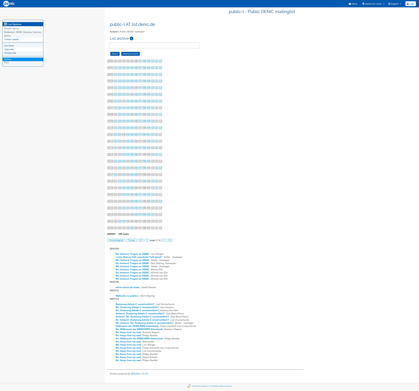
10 (152, 61)
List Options (14, 24)
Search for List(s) (373, 3)
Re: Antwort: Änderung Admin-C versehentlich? (142, 320)
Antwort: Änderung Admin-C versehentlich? (140, 313)
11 (156, 61)
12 (160, 61)
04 (128, 68)
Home (354, 3)
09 (148, 61)
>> (169, 240)
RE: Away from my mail (128, 345)
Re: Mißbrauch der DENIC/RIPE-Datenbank (139, 329)
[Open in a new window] (131, 38)
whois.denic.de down (128, 287)
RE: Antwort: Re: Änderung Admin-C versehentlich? (144, 323)
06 (136, 68)
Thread (131, 240)
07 (140, 61)
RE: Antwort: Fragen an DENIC (132, 260)
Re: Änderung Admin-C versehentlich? (137, 307)
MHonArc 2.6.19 (139, 374)
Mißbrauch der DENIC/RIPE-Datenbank (137, 326)
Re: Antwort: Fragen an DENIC (132, 254)
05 (132, 68)
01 (115, 68)
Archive (7, 59)
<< (140, 240)
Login (411, 3)
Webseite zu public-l (127, 296)
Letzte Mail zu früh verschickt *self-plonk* (139, 257)
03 (124, 68)
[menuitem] (353, 3)
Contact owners (11, 39)
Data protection (226, 386)
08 (144, 61)
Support (394, 3)
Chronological (116, 240)
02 (119, 68)
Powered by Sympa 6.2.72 (202, 386)
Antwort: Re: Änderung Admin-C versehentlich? (142, 316)
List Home (9, 45)
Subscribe (9, 49)
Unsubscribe (10, 53)
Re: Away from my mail (128, 332)
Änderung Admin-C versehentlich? (135, 304)
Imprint (216, 386)
